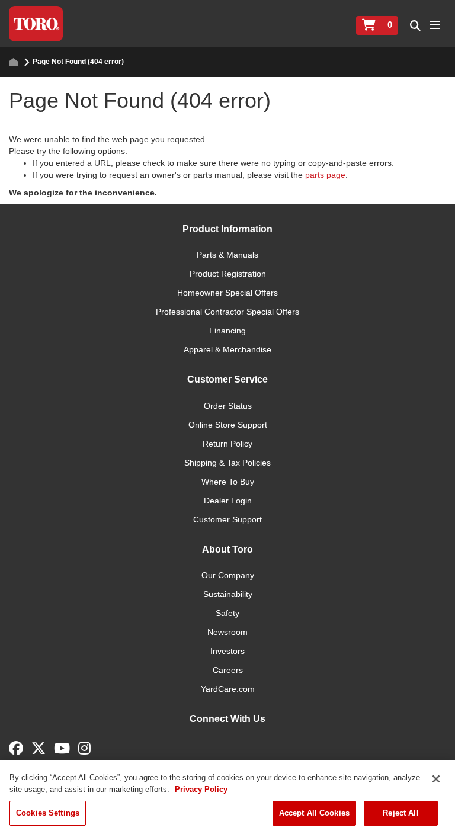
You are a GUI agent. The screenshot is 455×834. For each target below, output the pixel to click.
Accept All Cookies (314, 813)
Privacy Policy (201, 789)
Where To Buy (227, 481)
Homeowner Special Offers (227, 292)
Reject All (400, 813)
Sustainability (227, 594)
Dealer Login (228, 500)
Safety (227, 613)
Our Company (227, 575)
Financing (227, 330)
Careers (228, 670)
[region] (227, 797)
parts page (325, 174)
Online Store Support (227, 424)
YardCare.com (228, 689)
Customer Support (227, 519)
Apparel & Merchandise (227, 349)
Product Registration (228, 273)
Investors (227, 651)
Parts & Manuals (227, 254)
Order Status (228, 405)
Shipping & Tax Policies (227, 462)
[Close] (436, 779)
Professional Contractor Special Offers (227, 311)
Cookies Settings (47, 813)
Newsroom (227, 632)
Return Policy (227, 443)
